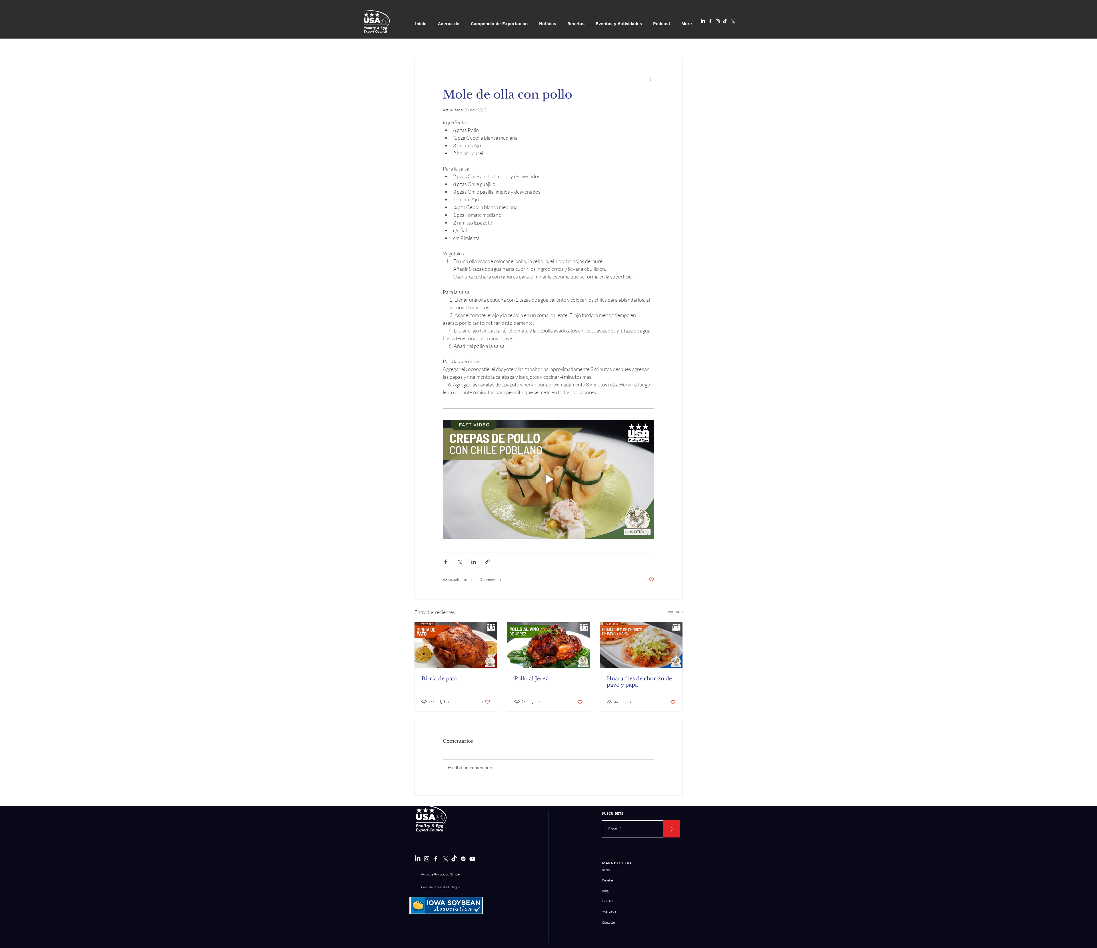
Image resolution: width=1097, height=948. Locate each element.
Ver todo (675, 611)
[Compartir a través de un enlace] (487, 561)
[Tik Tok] (725, 21)
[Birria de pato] (456, 645)
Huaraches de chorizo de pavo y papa (639, 682)
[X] (732, 21)
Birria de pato (439, 679)
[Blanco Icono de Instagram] (717, 21)
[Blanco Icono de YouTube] (472, 858)
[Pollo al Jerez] (548, 645)
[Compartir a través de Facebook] (445, 561)
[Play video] (548, 479)
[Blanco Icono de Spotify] (463, 858)
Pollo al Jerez (531, 679)
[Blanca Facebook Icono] (710, 21)
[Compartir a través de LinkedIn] (473, 561)
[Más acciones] (650, 78)
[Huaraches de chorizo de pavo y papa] (641, 645)
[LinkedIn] (703, 21)
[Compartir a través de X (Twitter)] (459, 561)
